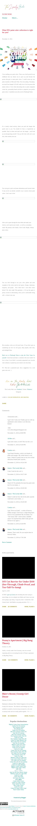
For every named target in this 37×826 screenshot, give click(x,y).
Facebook (19, 389)
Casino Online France (18, 781)
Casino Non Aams (18, 776)
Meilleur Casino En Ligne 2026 (19, 773)
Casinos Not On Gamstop (18, 726)
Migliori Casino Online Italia (18, 766)
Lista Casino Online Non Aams (18, 759)
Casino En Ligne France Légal (18, 788)
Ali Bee (10, 438)
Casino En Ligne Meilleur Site (18, 740)
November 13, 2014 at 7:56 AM (17, 537)
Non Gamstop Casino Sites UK (18, 736)
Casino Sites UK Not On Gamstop (18, 762)
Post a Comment (6, 542)
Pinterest (29, 389)
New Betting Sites (18, 728)
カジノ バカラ (18, 770)
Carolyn (10, 450)
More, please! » (30, 606)
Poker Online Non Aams (18, 784)
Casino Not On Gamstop (18, 730)
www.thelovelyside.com (13, 808)
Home (4, 18)
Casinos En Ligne (18, 749)
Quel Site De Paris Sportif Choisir (18, 772)
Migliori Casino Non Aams (18, 744)
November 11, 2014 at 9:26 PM (17, 444)
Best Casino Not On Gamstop (18, 741)
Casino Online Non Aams (18, 746)
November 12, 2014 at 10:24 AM (17, 462)
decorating (25, 397)
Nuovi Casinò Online (18, 789)
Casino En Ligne (18, 737)
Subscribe (7, 14)
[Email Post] (3, 401)
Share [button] (4, 403)
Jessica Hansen (12, 806)
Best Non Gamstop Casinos (18, 734)
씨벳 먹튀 (18, 769)
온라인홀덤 (18, 779)
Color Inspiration (14, 397)
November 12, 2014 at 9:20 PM (17, 524)
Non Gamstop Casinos (18, 727)
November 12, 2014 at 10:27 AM (17, 474)
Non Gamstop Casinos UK (18, 754)
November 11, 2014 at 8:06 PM (17, 433)
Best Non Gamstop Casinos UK (18, 731)
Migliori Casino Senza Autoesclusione (18, 724)
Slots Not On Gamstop (18, 743)
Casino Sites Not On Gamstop (18, 750)
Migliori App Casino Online (18, 767)
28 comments (12, 606)
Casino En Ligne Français (18, 782)
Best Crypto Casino (18, 785)
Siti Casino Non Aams (18, 778)
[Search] (29, 3)
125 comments (13, 660)
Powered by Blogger (19, 797)
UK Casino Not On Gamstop (18, 753)
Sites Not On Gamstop (18, 733)
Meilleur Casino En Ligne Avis (18, 757)
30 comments (12, 716)
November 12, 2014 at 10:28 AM (17, 488)
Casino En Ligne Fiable (18, 763)
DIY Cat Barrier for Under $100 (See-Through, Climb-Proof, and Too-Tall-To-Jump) (18, 584)
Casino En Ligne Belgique (18, 764)
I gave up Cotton (11, 594)
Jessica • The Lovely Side (15, 468)
